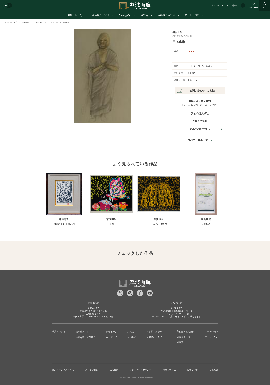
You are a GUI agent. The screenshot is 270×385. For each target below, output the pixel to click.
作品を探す (111, 331)
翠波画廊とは (58, 331)
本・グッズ (111, 337)
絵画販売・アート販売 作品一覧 (34, 22)
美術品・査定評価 (185, 331)
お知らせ (131, 337)
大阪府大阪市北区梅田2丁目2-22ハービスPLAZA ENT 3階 (176, 311)
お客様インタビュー (156, 337)
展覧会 (130, 331)
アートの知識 (211, 331)
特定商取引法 (169, 369)
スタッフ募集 (91, 369)
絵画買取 (181, 342)
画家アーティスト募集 (63, 369)
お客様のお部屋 (154, 331)
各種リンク (192, 369)
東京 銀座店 (93, 303)
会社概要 (213, 369)
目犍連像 (66, 22)
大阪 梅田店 (176, 303)
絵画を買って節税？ (85, 337)
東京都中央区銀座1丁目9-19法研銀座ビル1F (93, 311)
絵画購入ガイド (83, 331)
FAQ (227, 5)
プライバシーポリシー (140, 369)
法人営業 (114, 369)
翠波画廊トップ (11, 22)
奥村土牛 (54, 22)
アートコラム (211, 337)
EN (236, 5)
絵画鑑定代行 (183, 337)
